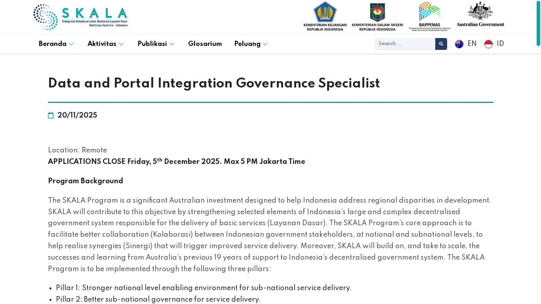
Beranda (53, 44)
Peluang (247, 44)
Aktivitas (102, 44)
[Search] (441, 44)
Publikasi (152, 44)
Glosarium (205, 44)
